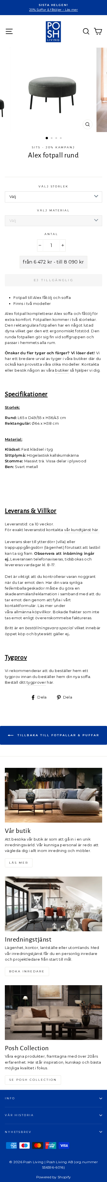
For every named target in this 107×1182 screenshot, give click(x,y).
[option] (53, 7)
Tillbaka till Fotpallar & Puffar (57, 735)
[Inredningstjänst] (53, 904)
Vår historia (19, 1115)
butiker (62, 370)
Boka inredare (27, 971)
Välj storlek (53, 186)
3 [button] (56, 138)
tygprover (36, 682)
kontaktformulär (20, 606)
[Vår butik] (53, 795)
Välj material (53, 210)
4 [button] (61, 138)
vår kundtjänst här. (81, 530)
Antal (51, 234)
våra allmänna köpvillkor (28, 612)
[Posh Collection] (53, 1012)
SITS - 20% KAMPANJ (53, 147)
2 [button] (52, 138)
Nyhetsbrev (18, 1132)
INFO (10, 1098)
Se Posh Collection (33, 1080)
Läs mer (18, 863)
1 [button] (47, 138)
